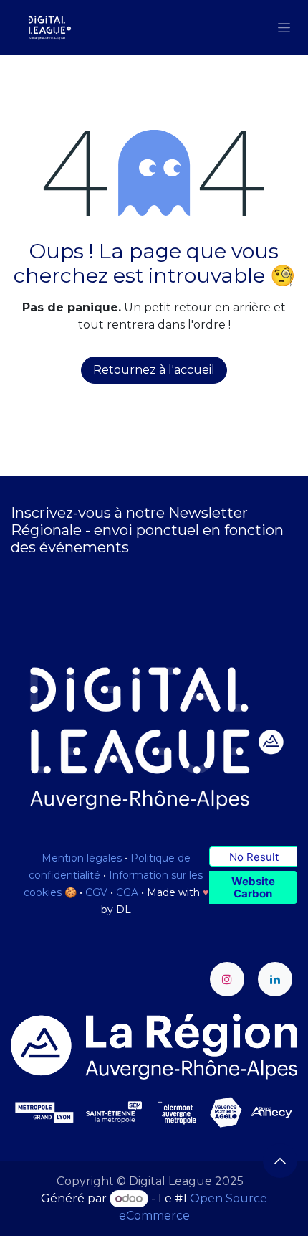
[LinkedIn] (275, 979)
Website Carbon (253, 887)
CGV (96, 892)
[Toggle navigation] (284, 27)
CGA (127, 892)
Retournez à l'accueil (154, 370)
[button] (280, 1160)
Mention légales (82, 857)
